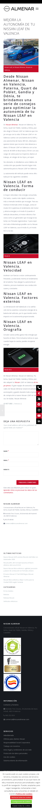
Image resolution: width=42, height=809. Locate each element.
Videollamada (9, 735)
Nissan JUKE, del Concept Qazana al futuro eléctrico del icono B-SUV (18, 564)
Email (6, 460)
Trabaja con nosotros (12, 746)
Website (6, 469)
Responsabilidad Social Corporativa (17, 742)
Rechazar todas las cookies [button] (21, 797)
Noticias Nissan (9, 598)
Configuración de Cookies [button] (21, 802)
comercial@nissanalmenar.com (16, 523)
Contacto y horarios (11, 705)
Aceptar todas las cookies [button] (21, 806)
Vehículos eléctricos (11, 601)
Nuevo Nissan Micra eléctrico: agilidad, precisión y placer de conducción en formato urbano (20, 569)
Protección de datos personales (16, 753)
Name (5, 451)
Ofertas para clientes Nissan (14, 739)
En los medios (8, 591)
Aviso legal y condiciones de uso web (18, 750)
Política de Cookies (24, 794)
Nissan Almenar (12, 124)
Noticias (17, 404)
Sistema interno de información (15, 760)
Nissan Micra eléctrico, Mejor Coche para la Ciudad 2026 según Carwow (19, 581)
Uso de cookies (9, 757)
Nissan (17, 382)
